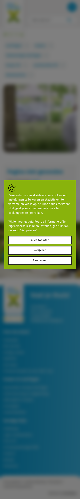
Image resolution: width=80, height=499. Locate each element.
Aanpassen (40, 260)
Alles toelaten (40, 240)
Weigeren (40, 250)
